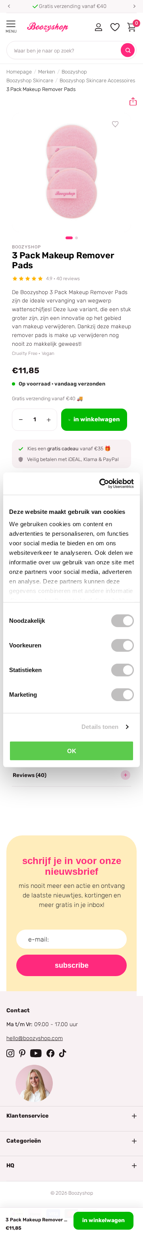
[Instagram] (10, 1053)
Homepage (19, 72)
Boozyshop (74, 72)
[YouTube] (36, 1053)
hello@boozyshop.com (34, 1038)
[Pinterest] (22, 1053)
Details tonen (99, 726)
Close (71, 1116)
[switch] (122, 645)
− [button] (21, 419)
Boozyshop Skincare (29, 80)
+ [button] (48, 419)
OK (71, 750)
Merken (46, 72)
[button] (8, 6)
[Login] (98, 27)
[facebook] (50, 1053)
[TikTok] (62, 1053)
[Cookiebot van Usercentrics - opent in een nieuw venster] (101, 484)
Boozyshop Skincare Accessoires (97, 80)
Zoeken (128, 50)
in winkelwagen (103, 1220)
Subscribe (72, 965)
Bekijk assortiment (10, 24)
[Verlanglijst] (115, 124)
